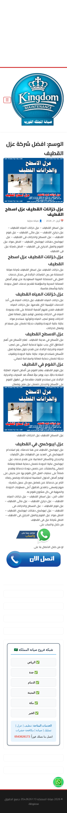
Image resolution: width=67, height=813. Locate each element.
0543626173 (22, 736)
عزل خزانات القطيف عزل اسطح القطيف (34, 211)
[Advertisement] (33, 33)
